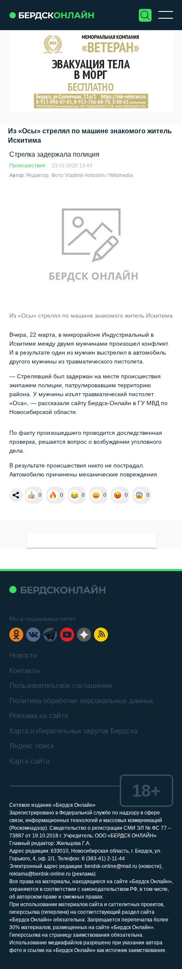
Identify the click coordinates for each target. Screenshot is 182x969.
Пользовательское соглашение (60, 686)
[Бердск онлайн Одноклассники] (16, 635)
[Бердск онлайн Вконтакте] (33, 635)
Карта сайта (29, 761)
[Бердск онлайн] (51, 15)
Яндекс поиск (31, 746)
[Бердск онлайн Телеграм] (50, 635)
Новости (23, 655)
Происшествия (27, 166)
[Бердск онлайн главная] (57, 590)
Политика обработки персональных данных (81, 701)
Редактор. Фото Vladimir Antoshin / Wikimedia (79, 175)
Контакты (24, 671)
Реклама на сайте (38, 716)
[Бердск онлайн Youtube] (67, 635)
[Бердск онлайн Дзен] (84, 635)
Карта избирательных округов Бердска (73, 731)
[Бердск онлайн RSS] (101, 635)
